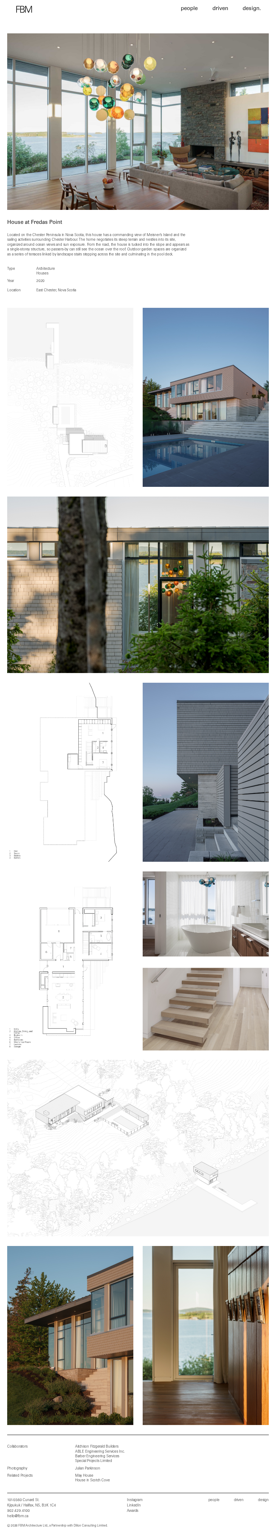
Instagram (134, 1500)
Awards (132, 1511)
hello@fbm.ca (17, 1516)
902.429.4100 (18, 1511)
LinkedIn (134, 1506)
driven (239, 1500)
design (263, 1500)
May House (84, 1476)
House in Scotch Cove (92, 1480)
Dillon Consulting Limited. (91, 1525)
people (214, 1500)
